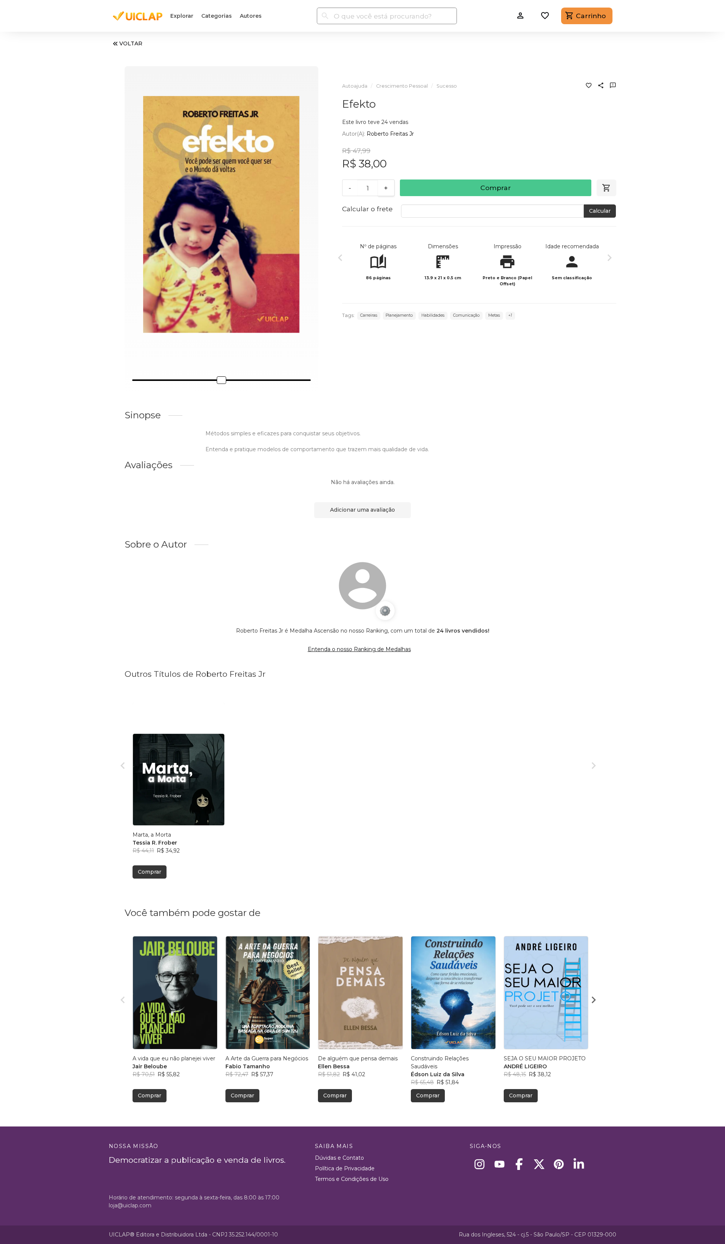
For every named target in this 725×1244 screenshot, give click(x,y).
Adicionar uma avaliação (362, 509)
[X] (539, 1164)
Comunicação (466, 315)
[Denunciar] (612, 86)
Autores (251, 15)
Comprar (495, 188)
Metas (494, 315)
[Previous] (340, 259)
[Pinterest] (559, 1164)
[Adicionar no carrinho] (606, 187)
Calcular (600, 210)
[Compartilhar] (600, 86)
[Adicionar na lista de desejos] (588, 86)
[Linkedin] (579, 1164)
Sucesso (447, 86)
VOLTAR (130, 43)
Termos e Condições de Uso (352, 1179)
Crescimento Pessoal (402, 86)
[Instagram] (480, 1164)
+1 (510, 315)
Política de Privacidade (345, 1168)
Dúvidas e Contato (339, 1157)
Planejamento (399, 315)
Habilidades (432, 315)
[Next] (609, 259)
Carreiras (368, 315)
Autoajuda (354, 86)
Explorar (181, 15)
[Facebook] (519, 1164)
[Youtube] (499, 1164)
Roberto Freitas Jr (390, 133)
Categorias (216, 15)
